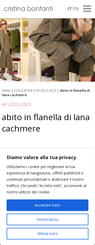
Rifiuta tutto (47, 233)
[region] (47, 197)
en (76, 9)
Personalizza (47, 219)
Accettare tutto (47, 205)
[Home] (28, 9)
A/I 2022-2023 (46, 90)
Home (6, 90)
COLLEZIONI (23, 90)
